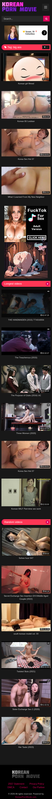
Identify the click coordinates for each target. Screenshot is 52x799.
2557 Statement (16, 784)
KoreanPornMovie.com (25, 797)
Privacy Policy (36, 784)
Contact (24, 787)
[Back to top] (43, 790)
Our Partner (39, 787)
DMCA (11, 787)
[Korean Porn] (21, 7)
